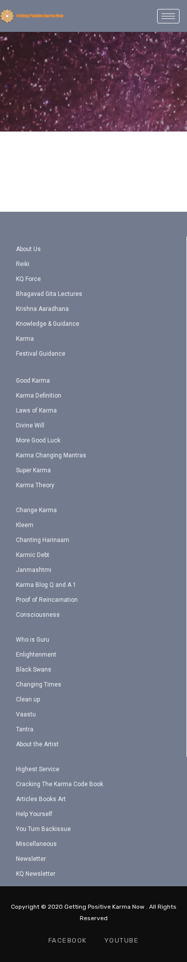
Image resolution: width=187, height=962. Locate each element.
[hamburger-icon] (168, 16)
